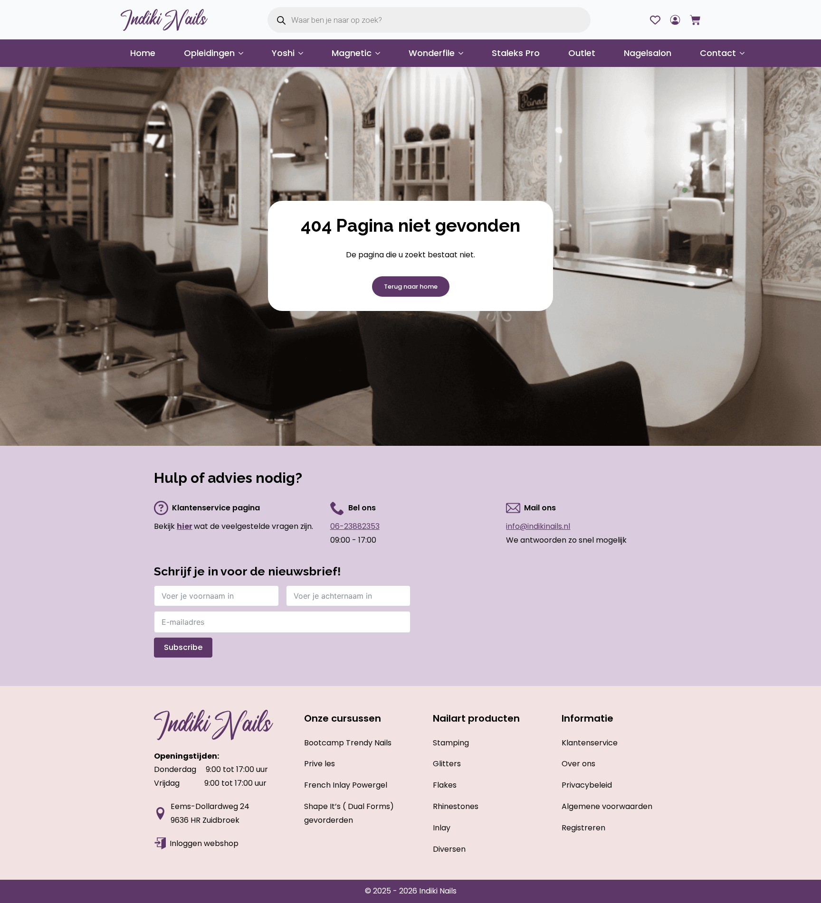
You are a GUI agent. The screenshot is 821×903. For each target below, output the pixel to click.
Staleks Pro (516, 53)
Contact (718, 53)
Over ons (578, 763)
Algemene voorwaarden (607, 806)
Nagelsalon (647, 53)
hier (184, 526)
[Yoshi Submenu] (304, 53)
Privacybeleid (587, 785)
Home (142, 53)
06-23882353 (355, 526)
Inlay (441, 827)
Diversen (449, 849)
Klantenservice (590, 742)
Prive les (319, 763)
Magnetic (352, 53)
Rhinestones (455, 806)
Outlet (581, 53)
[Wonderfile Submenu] (464, 53)
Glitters (447, 763)
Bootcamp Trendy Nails (347, 742)
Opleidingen (209, 53)
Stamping (451, 742)
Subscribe (183, 647)
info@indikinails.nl (538, 526)
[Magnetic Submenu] (381, 53)
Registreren (583, 827)
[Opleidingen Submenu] (244, 53)
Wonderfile (432, 53)
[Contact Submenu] (745, 53)
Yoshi (283, 53)
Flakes (445, 785)
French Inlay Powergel (345, 785)
